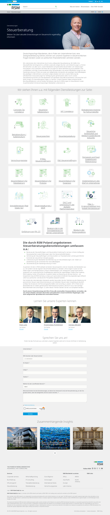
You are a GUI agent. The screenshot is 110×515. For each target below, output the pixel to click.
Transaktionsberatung (32, 483)
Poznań (21, 329)
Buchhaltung (11, 480)
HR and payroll (11, 483)
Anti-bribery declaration (80, 511)
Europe (65, 483)
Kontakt (100, 6)
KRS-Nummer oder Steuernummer (32, 356)
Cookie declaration (91, 511)
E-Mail (25, 370)
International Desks (50, 483)
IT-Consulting (30, 480)
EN (95, 1)
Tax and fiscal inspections (83, 446)
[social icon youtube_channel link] (102, 468)
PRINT (92, 12)
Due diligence (48, 477)
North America (77, 480)
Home (9, 12)
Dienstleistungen (16, 12)
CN (102, 1)
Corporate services (13, 477)
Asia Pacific (66, 480)
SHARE (99, 12)
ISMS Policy (100, 511)
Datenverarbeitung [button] (29, 405)
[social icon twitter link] (100, 468)
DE (97, 1)
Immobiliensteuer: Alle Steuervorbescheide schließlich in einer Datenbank (22, 441)
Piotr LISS (23, 324)
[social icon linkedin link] (93, 468)
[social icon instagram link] (97, 468)
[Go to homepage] (14, 6)
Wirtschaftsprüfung (32, 477)
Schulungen (48, 480)
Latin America (67, 486)
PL (99, 1)
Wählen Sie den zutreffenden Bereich (33, 384)
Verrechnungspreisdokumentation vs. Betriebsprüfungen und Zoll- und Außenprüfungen (54, 443)
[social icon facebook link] (95, 468)
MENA (77, 477)
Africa (64, 477)
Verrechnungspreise (62, 447)
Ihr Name (25, 363)
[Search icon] (56, 6)
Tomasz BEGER (74, 324)
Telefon (25, 377)
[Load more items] (55, 453)
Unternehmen (27, 349)
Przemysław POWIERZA (53, 324)
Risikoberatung (30, 486)
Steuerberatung (15, 444)
